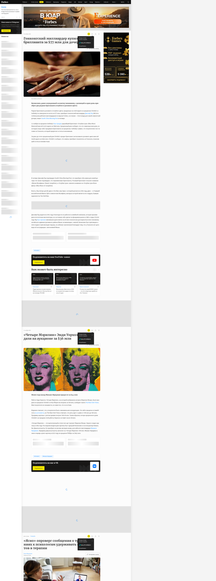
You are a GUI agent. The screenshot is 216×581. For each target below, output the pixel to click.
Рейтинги (48, 2)
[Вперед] (103, 192)
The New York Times (92, 357)
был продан (58, 124)
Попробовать (82, 46)
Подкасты (63, 2)
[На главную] (4, 2)
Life (75, 2)
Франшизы (56, 2)
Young (91, 2)
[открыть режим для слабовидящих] (88, 34)
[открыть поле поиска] (128, 2)
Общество (58, 241)
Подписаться (38, 217)
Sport (85, 2)
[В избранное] (53, 188)
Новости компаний (84, 241)
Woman (80, 2)
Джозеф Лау (89, 113)
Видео (70, 2)
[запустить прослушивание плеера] (92, 34)
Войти (122, 2)
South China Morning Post (50, 118)
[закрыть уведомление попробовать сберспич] (92, 38)
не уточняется (39, 368)
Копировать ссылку (94, 48)
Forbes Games (37, 2)
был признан (41, 175)
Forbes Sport (36, 241)
